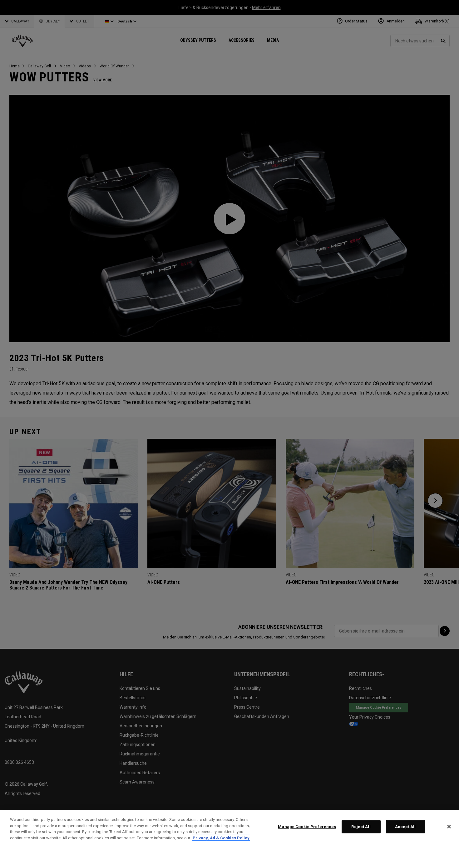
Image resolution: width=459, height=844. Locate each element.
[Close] (449, 826)
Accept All (405, 826)
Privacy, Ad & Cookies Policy (221, 837)
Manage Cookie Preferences (307, 826)
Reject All (360, 826)
